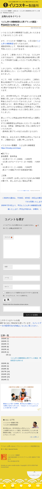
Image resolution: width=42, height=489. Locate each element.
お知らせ (15, 11)
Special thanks (13, 449)
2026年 (5, 338)
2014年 (5, 379)
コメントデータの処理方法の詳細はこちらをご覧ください (20, 324)
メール (7, 277)
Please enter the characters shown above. (16, 304)
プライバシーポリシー (23, 446)
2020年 (5, 363)
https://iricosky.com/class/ (11, 148)
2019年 (5, 366)
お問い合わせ (11, 446)
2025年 (5, 341)
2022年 (5, 349)
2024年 (5, 344)
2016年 (5, 374)
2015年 (5, 377)
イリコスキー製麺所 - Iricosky (24, 190)
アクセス (3, 446)
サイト (7, 286)
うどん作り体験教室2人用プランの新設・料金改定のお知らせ (25, 359)
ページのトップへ (34, 475)
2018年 (5, 369)
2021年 (5, 352)
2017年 (5, 371)
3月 (8, 355)
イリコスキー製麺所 (6, 11)
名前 (6, 266)
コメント (8, 237)
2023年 (5, 347)
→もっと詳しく (34, 437)
